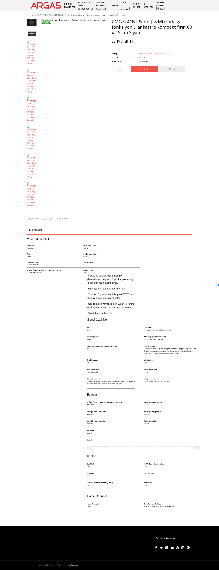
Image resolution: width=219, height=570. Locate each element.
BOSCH (142, 57)
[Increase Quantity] (127, 69)
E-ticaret (53, 565)
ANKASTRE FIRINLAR (163, 53)
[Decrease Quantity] (114, 69)
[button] (90, 449)
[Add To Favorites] (189, 69)
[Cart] (189, 5)
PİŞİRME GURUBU (146, 53)
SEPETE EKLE (145, 68)
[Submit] (188, 538)
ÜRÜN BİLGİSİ (34, 230)
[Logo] (46, 5)
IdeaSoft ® (43, 565)
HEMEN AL (172, 68)
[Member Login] (180, 5)
